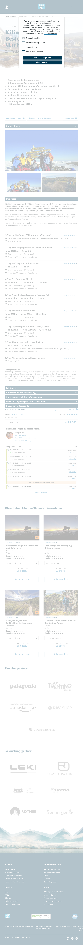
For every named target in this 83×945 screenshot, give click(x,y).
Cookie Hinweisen (50, 34)
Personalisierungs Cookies (36, 42)
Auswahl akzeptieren (42, 58)
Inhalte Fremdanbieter (34, 52)
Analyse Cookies (32, 47)
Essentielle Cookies (33, 38)
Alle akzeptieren (42, 62)
